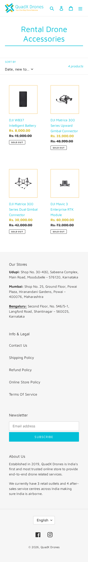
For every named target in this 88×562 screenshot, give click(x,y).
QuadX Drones (50, 547)
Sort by (10, 61)
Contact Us (18, 345)
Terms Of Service (23, 394)
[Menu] (80, 8)
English (42, 520)
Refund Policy (20, 370)
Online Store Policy (24, 382)
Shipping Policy (21, 357)
